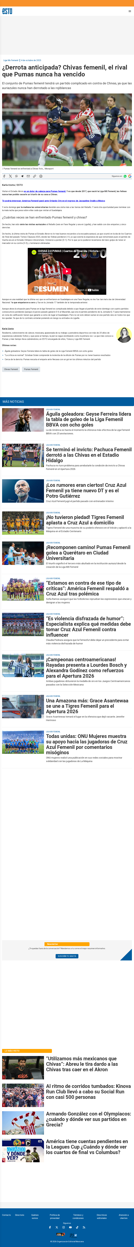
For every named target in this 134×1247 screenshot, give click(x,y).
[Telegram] (22, 176)
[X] (10, 176)
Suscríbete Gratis (67, 956)
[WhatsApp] (16, 176)
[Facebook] (4, 176)
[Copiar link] (34, 176)
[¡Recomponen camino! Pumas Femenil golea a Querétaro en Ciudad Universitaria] (23, 556)
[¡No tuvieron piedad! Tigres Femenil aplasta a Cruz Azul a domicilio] (23, 523)
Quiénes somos (35, 1216)
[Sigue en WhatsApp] (125, 176)
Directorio (19, 1215)
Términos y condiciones (78, 1216)
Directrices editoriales (102, 1216)
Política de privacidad (55, 1216)
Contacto (6, 1215)
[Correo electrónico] (28, 176)
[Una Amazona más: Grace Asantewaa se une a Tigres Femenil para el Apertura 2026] (23, 710)
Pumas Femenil (31, 369)
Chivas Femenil (11, 369)
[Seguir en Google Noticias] (130, 176)
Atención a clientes (124, 1216)
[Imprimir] (41, 176)
